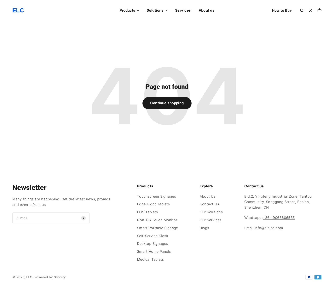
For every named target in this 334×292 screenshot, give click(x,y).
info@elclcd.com (269, 228)
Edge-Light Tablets (153, 204)
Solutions (155, 10)
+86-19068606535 (279, 218)
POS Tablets (147, 212)
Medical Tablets (150, 259)
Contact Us (209, 204)
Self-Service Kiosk (152, 236)
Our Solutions (211, 212)
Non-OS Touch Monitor (157, 220)
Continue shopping (167, 103)
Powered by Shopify (50, 277)
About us (207, 10)
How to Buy (282, 10)
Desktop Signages (152, 244)
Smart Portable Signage (157, 228)
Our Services (210, 220)
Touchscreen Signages (156, 196)
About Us (208, 196)
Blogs (204, 228)
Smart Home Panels (154, 251)
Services (183, 10)
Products (127, 10)
